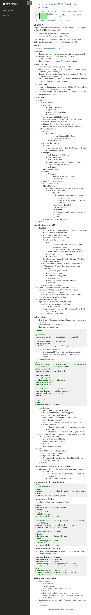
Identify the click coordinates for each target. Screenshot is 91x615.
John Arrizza (12, 3)
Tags (7, 15)
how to (59, 11)
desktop (81, 11)
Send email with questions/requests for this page (54, 20)
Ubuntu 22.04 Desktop (54, 48)
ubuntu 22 (74, 11)
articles (63, 17)
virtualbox (64, 11)
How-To (52, 11)
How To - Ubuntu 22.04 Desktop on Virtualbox (58, 5)
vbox (69, 11)
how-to (76, 17)
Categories (9, 10)
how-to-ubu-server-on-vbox (52, 16)
